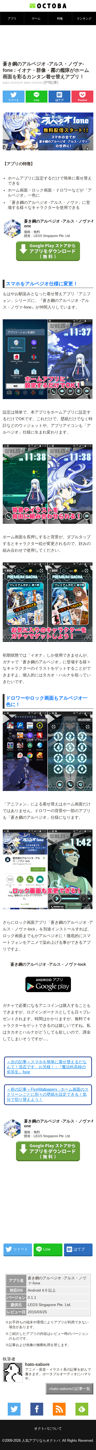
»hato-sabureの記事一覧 (69, 1388)
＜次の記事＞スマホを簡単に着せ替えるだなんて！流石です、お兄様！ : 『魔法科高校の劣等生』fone (47, 1067)
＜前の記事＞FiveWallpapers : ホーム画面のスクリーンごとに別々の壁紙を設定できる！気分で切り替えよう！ (48, 1094)
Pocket (82, 100)
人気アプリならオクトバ (41, 1441)
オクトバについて (48, 1428)
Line (36, 100)
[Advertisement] (48, 42)
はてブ (59, 100)
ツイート (13, 100)
